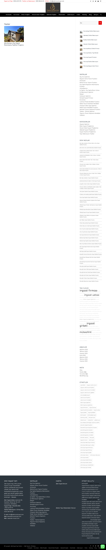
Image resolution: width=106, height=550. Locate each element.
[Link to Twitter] (95, 1)
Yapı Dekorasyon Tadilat (87, 133)
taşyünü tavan (83, 315)
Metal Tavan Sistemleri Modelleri (89, 103)
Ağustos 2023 (84, 349)
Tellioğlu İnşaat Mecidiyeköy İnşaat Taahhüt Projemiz (90, 209)
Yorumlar (84, 374)
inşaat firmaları (96, 336)
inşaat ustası (91, 295)
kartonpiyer (82, 313)
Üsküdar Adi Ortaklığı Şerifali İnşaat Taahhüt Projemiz (91, 194)
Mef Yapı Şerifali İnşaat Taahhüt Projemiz (88, 251)
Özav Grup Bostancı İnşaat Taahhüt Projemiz (89, 231)
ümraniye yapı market (85, 467)
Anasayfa (82, 80)
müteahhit (86, 332)
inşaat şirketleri (95, 317)
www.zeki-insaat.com (13, 518)
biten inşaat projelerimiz (87, 319)
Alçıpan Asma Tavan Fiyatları (88, 78)
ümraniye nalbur (84, 455)
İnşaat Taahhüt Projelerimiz (88, 131)
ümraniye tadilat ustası (85, 309)
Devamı (14, 497)
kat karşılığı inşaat (95, 309)
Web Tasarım (27, 546)
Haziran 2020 (84, 361)
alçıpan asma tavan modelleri (87, 390)
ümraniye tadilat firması (89, 328)
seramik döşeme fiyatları (92, 307)
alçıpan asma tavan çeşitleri (93, 330)
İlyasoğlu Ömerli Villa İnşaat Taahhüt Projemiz (89, 269)
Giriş (81, 370)
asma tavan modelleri (85, 400)
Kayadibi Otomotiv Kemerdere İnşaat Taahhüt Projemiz (91, 254)
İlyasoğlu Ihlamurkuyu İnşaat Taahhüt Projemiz (89, 281)
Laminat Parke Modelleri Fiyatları (89, 101)
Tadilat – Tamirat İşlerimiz (87, 111)
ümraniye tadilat (88, 317)
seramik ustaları (83, 305)
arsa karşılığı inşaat (94, 321)
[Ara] (100, 15)
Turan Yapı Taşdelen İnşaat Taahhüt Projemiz (89, 197)
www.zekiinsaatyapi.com (14, 516)
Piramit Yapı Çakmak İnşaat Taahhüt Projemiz (89, 223)
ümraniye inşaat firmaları (86, 447)
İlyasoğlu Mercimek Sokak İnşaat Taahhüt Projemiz (90, 272)
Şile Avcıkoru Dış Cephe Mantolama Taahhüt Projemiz (90, 147)
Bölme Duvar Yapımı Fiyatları (88, 82)
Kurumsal (82, 100)
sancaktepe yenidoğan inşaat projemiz (92, 303)
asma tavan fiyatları (89, 297)
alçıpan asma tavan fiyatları (87, 387)
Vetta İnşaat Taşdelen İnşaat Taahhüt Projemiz (89, 191)
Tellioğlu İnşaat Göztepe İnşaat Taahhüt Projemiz (89, 212)
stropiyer (82, 297)
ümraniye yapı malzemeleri (92, 313)
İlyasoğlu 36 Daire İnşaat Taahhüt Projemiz (88, 278)
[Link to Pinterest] (100, 1)
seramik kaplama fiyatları (86, 311)
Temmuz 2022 (84, 359)
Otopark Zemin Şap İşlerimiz (88, 105)
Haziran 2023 (84, 353)
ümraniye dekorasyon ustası (87, 445)
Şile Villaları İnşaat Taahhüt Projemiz (87, 220)
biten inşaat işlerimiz (89, 299)
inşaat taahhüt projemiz (86, 410)
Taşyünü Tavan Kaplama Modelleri (90, 113)
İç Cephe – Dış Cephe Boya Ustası (90, 90)
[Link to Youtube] (98, 1)
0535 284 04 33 (40, 1)
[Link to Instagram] (93, 1)
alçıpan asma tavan (88, 293)
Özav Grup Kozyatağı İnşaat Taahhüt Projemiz (89, 228)
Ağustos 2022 (84, 357)
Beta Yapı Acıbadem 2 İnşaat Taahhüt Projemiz (89, 178)
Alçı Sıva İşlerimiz (85, 77)
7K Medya (33, 546)
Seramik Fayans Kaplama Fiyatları (90, 109)
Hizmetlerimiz (84, 88)
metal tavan (86, 321)
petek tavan (97, 420)
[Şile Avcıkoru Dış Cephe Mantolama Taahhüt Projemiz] (14, 34)
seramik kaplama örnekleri (86, 435)
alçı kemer (89, 336)
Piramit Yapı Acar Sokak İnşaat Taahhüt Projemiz (89, 225)
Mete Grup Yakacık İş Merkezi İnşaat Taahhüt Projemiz (91, 243)
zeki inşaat (95, 338)
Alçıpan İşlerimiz (84, 124)
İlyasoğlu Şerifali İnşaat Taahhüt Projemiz (88, 266)
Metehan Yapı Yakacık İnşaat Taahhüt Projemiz (89, 237)
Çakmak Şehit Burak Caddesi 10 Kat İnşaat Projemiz (90, 181)
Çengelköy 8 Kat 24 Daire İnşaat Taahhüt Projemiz (90, 183)
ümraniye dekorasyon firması (87, 442)
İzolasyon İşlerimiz (85, 96)
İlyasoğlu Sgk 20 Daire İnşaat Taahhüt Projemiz (89, 275)
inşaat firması (88, 290)
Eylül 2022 (83, 355)
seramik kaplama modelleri (86, 338)
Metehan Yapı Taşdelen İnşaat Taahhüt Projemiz (89, 240)
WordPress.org (84, 375)
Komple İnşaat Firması (86, 98)
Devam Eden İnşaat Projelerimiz (89, 128)
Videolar (82, 115)
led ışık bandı (91, 305)
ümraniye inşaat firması (86, 450)
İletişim (82, 94)
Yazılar (83, 372)
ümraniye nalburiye (96, 311)
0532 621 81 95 (17, 1)
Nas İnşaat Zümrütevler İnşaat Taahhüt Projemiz (89, 234)
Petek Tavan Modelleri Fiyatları (89, 107)
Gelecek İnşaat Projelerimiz (87, 130)
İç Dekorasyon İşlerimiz (86, 92)
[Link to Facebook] (90, 1)
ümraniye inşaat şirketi (89, 334)
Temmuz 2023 (84, 351)
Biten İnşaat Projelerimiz (87, 126)
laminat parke (83, 323)
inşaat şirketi (87, 324)
